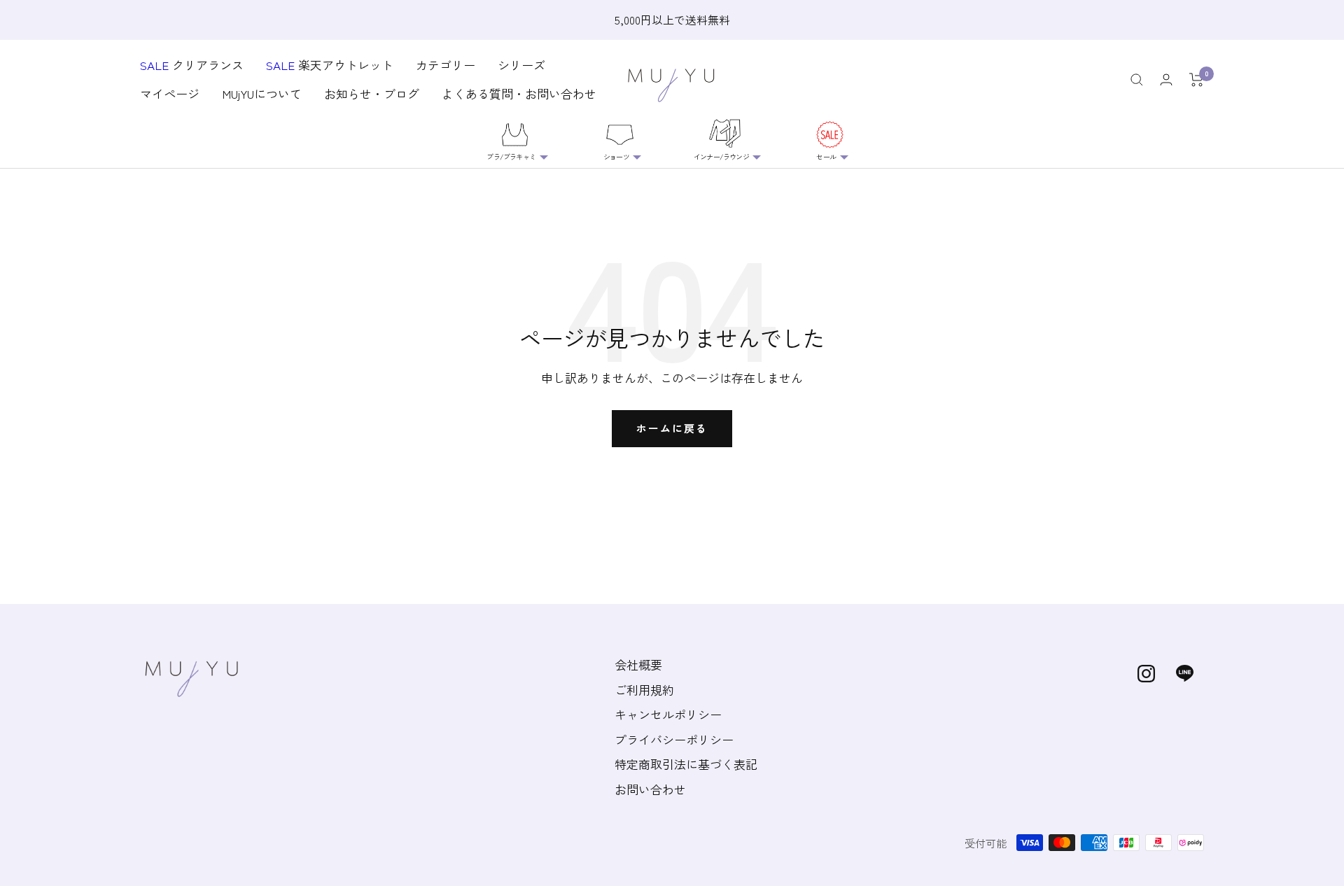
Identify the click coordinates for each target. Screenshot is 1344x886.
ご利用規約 (644, 689)
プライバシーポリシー (674, 739)
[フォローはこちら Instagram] (1146, 673)
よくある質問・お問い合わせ (519, 94)
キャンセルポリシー (668, 714)
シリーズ (521, 64)
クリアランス (192, 64)
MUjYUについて (262, 94)
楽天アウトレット (329, 64)
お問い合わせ (650, 789)
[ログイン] (1166, 79)
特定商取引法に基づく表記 (686, 764)
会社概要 (638, 664)
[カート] (1196, 80)
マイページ (170, 94)
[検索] (1136, 79)
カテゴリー (445, 64)
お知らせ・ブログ (371, 94)
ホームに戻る (672, 428)
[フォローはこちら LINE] (1185, 673)
